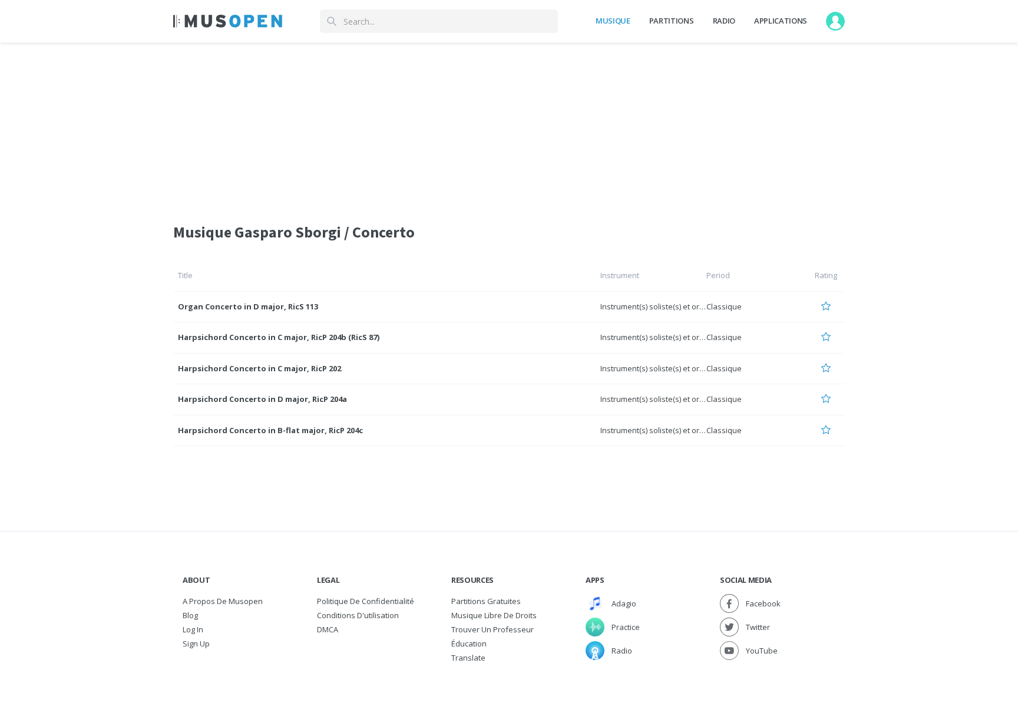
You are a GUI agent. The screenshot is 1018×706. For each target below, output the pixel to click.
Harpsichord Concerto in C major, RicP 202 (259, 368)
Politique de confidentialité (365, 601)
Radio (724, 20)
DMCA (327, 629)
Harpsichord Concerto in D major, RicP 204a (262, 399)
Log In (193, 629)
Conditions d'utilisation (358, 615)
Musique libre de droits (494, 615)
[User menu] (835, 21)
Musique (613, 20)
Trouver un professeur (492, 629)
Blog (190, 615)
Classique (724, 306)
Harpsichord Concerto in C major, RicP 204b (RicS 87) (278, 337)
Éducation (469, 643)
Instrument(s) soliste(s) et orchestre (663, 306)
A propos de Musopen (223, 601)
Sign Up (196, 643)
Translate (468, 657)
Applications (780, 20)
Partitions (671, 20)
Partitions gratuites (486, 601)
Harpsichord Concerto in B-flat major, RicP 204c (270, 430)
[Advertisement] (509, 125)
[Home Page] (227, 21)
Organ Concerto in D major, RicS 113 (248, 306)
